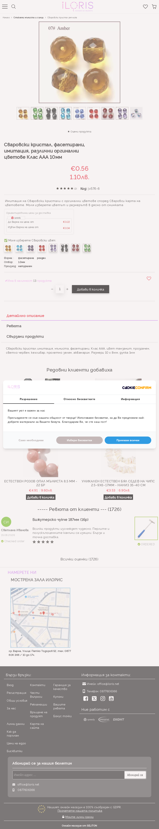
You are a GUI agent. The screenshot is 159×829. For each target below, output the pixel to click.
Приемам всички (128, 440)
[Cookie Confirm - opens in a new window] (136, 388)
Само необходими (31, 440)
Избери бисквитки (79, 440)
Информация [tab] (130, 399)
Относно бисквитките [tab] (79, 399)
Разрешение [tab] (29, 399)
